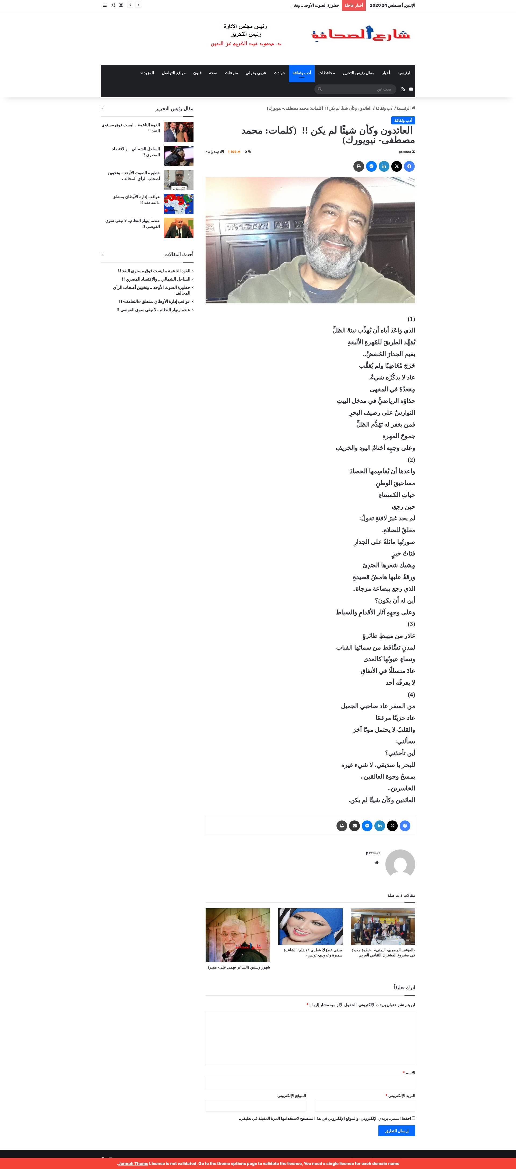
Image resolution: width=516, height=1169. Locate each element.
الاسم (409, 1072)
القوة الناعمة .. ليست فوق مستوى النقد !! (154, 270)
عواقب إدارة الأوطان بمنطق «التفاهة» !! (154, 301)
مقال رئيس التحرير (358, 73)
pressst (405, 152)
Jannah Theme (133, 1163)
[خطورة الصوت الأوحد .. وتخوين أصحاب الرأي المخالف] (179, 180)
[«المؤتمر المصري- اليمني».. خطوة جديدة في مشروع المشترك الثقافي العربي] (383, 926)
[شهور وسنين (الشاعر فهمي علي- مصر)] (238, 935)
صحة (213, 73)
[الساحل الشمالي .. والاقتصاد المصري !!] (179, 156)
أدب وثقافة (302, 73)
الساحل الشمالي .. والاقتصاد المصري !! (156, 279)
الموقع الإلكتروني (291, 1095)
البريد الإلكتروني (400, 1095)
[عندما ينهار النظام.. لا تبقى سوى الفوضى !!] (179, 228)
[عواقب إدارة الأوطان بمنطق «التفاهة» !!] (179, 204)
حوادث (279, 73)
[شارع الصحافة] (294, 38)
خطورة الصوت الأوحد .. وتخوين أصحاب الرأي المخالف (294, 5)
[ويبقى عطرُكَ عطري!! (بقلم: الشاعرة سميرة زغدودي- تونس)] (310, 926)
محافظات (326, 73)
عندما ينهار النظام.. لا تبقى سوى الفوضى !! (153, 309)
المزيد (149, 73)
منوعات (231, 73)
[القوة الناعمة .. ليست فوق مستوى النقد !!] (179, 132)
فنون (197, 73)
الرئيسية (404, 73)
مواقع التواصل (174, 73)
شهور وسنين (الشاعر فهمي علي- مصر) (239, 967)
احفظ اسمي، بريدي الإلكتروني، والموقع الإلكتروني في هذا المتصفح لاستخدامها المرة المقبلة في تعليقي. (325, 1118)
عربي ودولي (256, 73)
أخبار (386, 73)
